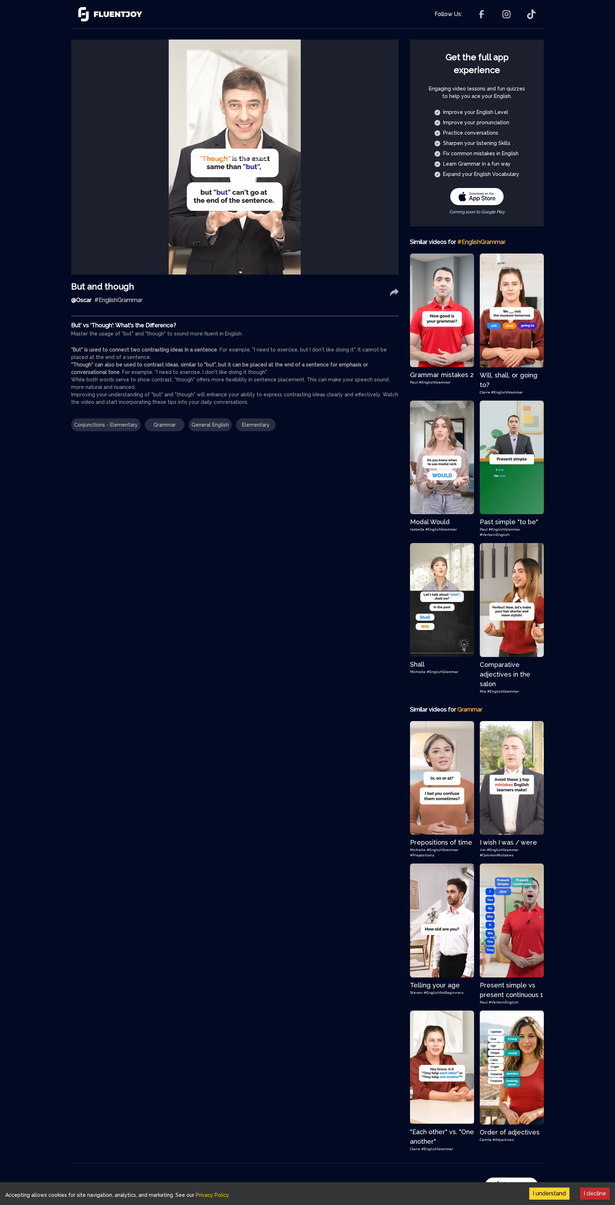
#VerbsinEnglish (495, 535)
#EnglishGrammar (435, 382)
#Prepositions (422, 855)
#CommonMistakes (497, 855)
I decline (595, 1193)
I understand (549, 1193)
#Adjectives (503, 1140)
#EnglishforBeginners (444, 993)
